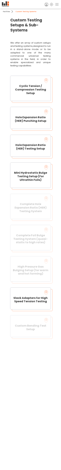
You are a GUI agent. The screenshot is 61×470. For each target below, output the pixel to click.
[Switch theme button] (52, 4)
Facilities (6, 11)
